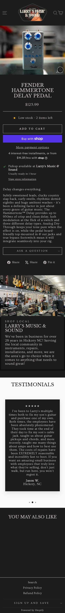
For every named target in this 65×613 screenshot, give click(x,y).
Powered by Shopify (32, 610)
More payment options (32, 147)
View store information (22, 179)
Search (32, 582)
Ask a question (32, 250)
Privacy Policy (32, 587)
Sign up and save (31, 603)
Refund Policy (32, 593)
